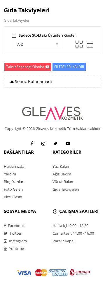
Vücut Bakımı (63, 181)
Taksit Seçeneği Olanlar (25, 66)
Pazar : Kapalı (63, 240)
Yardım (10, 174)
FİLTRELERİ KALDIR (69, 66)
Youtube (16, 248)
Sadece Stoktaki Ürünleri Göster (47, 35)
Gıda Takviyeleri (65, 189)
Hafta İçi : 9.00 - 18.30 (70, 225)
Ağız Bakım (61, 174)
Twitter (15, 233)
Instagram (17, 240)
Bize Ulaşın (13, 196)
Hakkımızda (14, 166)
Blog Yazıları (14, 181)
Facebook (16, 225)
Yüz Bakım (61, 166)
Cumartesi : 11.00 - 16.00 (73, 233)
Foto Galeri (13, 189)
